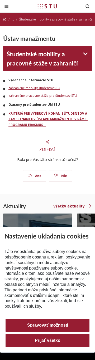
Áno (37, 176)
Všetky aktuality (69, 206)
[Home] (4, 19)
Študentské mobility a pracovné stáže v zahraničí (42, 58)
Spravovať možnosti (47, 325)
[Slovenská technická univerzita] (47, 6)
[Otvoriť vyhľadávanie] (87, 6)
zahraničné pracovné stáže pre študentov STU (42, 95)
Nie (63, 176)
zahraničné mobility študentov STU (34, 88)
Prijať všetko (47, 340)
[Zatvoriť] (6, 6)
